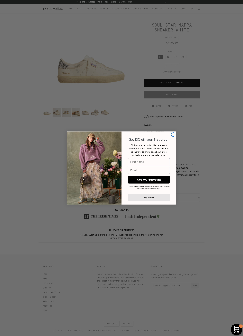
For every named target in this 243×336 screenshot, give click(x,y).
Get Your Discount (149, 179)
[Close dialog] (173, 135)
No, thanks (149, 197)
